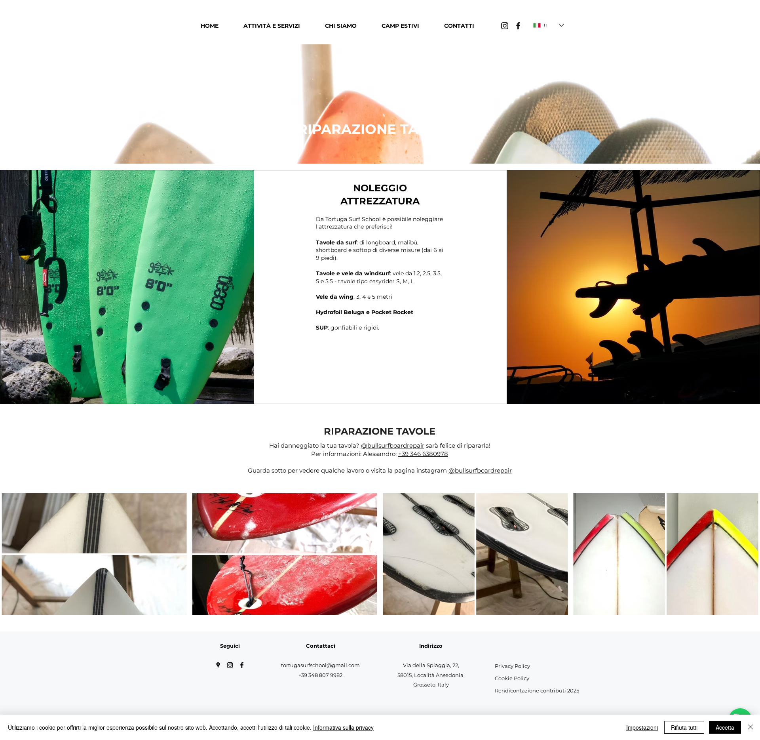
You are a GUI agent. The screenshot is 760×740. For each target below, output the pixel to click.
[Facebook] (518, 26)
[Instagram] (504, 26)
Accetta (725, 727)
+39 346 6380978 (423, 454)
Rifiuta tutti (684, 727)
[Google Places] (218, 665)
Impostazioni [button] (642, 727)
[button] (271, 25)
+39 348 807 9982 (320, 675)
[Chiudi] (750, 727)
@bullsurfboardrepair (392, 445)
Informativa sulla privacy (343, 727)
